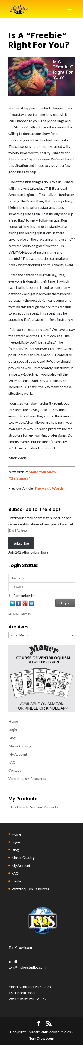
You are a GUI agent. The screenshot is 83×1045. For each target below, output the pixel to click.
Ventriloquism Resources (27, 778)
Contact (14, 770)
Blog (12, 738)
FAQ (11, 762)
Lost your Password (20, 613)
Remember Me (25, 595)
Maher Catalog (19, 746)
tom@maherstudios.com (27, 967)
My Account (17, 754)
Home (13, 721)
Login (12, 729)
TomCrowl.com (20, 947)
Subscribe (21, 543)
